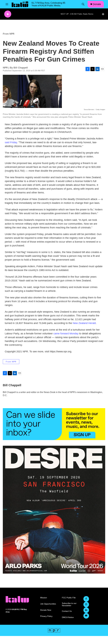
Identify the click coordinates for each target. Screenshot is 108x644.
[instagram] (86, 604)
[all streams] (104, 14)
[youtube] (86, 616)
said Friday (11, 142)
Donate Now (45, 610)
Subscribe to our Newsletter (69, 604)
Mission (43, 598)
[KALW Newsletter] (54, 424)
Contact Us (67, 611)
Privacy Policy (46, 616)
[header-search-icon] (83, 4)
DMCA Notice (68, 617)
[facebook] (86, 599)
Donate (97, 4)
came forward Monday (65, 333)
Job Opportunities (48, 604)
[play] (7, 14)
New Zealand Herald (84, 323)
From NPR (8, 33)
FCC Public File (69, 598)
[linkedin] (86, 610)
